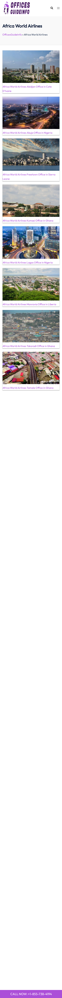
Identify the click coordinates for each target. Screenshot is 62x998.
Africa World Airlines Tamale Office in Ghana (28, 387)
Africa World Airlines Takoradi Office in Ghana (29, 346)
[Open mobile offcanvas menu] (58, 8)
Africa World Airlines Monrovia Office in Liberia (29, 304)
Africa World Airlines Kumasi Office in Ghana (28, 220)
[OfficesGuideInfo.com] (16, 7)
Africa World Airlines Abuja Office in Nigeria (27, 132)
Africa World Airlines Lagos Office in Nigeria (28, 262)
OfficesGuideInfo (12, 34)
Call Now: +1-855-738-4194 (31, 994)
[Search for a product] (52, 8)
